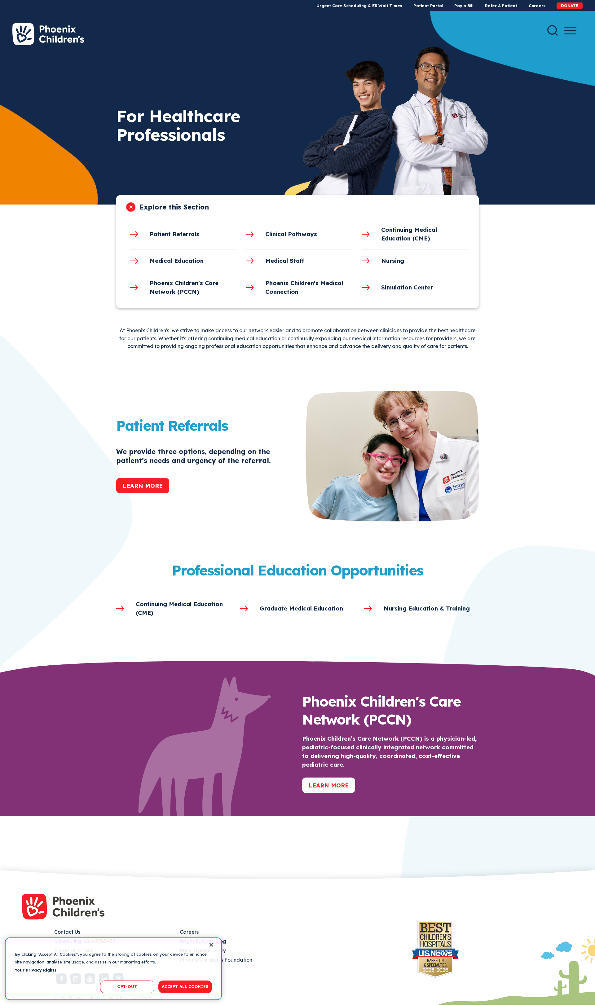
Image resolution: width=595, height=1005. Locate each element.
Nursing (392, 260)
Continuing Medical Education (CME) (409, 234)
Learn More (143, 485)
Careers (537, 5)
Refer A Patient (501, 5)
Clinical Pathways (291, 234)
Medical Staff (284, 260)
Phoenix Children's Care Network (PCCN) (184, 287)
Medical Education (177, 260)
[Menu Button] (570, 30)
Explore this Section (174, 207)
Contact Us (67, 932)
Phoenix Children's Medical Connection (304, 287)
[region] (113, 968)
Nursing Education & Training (427, 608)
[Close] (211, 945)
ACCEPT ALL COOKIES (185, 986)
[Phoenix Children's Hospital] (48, 34)
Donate (569, 5)
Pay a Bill (464, 5)
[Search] (552, 30)
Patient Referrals (174, 234)
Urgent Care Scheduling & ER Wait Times (359, 5)
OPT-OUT (127, 986)
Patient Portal (428, 5)
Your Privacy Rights (35, 970)
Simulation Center (407, 287)
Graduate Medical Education (301, 608)
